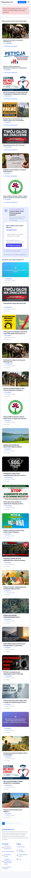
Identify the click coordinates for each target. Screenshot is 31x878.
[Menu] (28, 2)
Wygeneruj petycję (14, 245)
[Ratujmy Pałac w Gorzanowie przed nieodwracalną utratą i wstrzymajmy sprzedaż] (15, 114)
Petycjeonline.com (7, 2)
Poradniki (5, 844)
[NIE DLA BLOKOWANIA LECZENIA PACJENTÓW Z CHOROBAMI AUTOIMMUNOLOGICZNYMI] (15, 88)
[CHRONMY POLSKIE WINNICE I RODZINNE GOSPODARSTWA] (15, 165)
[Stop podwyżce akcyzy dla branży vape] (15, 140)
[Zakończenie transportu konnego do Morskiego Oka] (15, 36)
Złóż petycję (22, 2)
